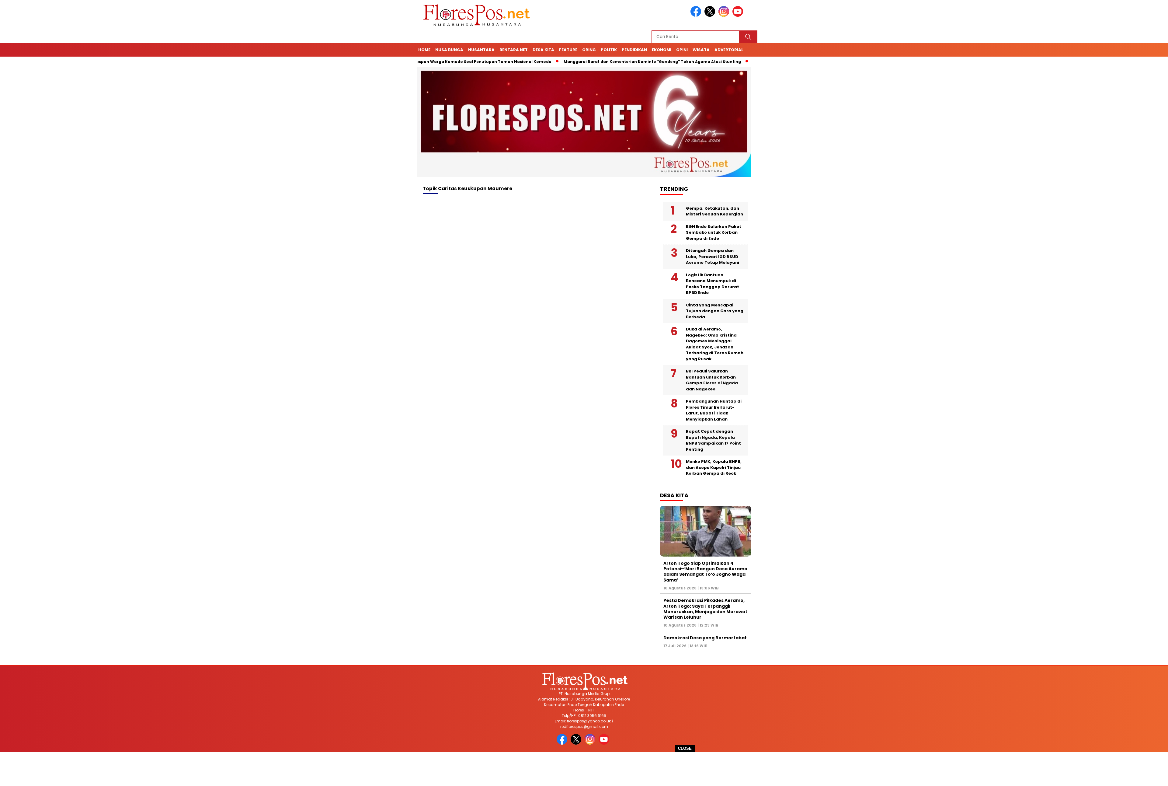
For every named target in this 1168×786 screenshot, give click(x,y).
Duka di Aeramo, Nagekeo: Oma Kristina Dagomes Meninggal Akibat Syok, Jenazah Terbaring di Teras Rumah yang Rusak (714, 344)
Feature (568, 50)
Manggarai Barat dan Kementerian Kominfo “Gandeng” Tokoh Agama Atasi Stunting (619, 61)
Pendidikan (634, 50)
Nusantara (481, 50)
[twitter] (710, 15)
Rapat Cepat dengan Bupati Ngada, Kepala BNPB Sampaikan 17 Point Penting (713, 440)
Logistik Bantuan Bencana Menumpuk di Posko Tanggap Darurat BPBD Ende (712, 284)
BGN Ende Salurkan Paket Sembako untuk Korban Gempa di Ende (713, 232)
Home (424, 50)
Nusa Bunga (449, 50)
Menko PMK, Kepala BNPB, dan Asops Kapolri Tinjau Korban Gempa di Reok (714, 467)
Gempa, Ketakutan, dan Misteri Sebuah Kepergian (714, 211)
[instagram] (724, 15)
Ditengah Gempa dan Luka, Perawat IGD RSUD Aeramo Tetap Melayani (712, 256)
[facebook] (696, 15)
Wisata (701, 50)
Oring (589, 50)
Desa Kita (543, 50)
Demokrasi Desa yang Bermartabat (705, 638)
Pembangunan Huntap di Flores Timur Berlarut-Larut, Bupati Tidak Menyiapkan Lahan (714, 410)
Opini (682, 50)
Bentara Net (513, 50)
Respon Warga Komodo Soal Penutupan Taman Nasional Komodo (449, 61)
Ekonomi (661, 50)
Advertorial (728, 50)
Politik (609, 50)
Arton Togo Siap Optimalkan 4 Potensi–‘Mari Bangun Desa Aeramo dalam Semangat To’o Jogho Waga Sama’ (705, 571)
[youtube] (738, 15)
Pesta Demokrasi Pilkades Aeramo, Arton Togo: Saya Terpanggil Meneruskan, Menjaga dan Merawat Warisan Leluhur (705, 608)
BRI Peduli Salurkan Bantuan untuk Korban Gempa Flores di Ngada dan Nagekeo (712, 380)
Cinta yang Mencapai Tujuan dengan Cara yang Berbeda (714, 311)
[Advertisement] (584, 769)
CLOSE (685, 748)
